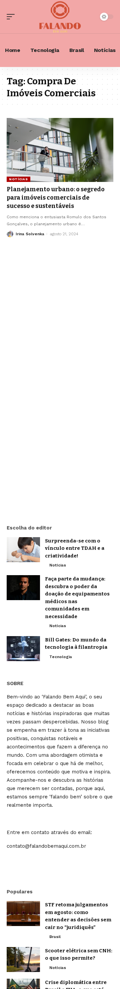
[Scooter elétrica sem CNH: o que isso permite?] (23, 959)
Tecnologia (60, 656)
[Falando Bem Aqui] (60, 17)
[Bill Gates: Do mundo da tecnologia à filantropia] (23, 648)
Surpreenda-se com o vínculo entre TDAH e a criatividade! (74, 548)
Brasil (55, 936)
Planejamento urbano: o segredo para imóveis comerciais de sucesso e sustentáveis (56, 198)
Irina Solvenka (30, 234)
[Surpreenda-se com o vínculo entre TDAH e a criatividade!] (23, 549)
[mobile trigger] (12, 16)
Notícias (18, 179)
